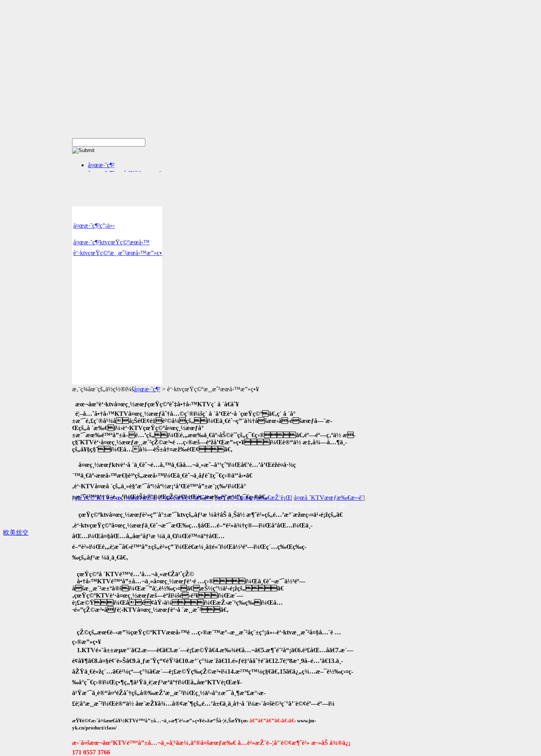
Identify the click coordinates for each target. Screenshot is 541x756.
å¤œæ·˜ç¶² (101, 165)
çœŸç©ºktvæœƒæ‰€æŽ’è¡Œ (253, 497)
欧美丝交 (16, 532)
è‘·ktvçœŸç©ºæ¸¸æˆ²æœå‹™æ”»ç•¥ (119, 252)
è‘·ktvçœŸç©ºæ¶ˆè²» (185, 497)
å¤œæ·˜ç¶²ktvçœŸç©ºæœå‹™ (111, 242)
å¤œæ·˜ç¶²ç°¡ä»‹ (94, 225)
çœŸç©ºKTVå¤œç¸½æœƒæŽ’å (115, 497)
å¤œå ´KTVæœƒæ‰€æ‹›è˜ (329, 497)
